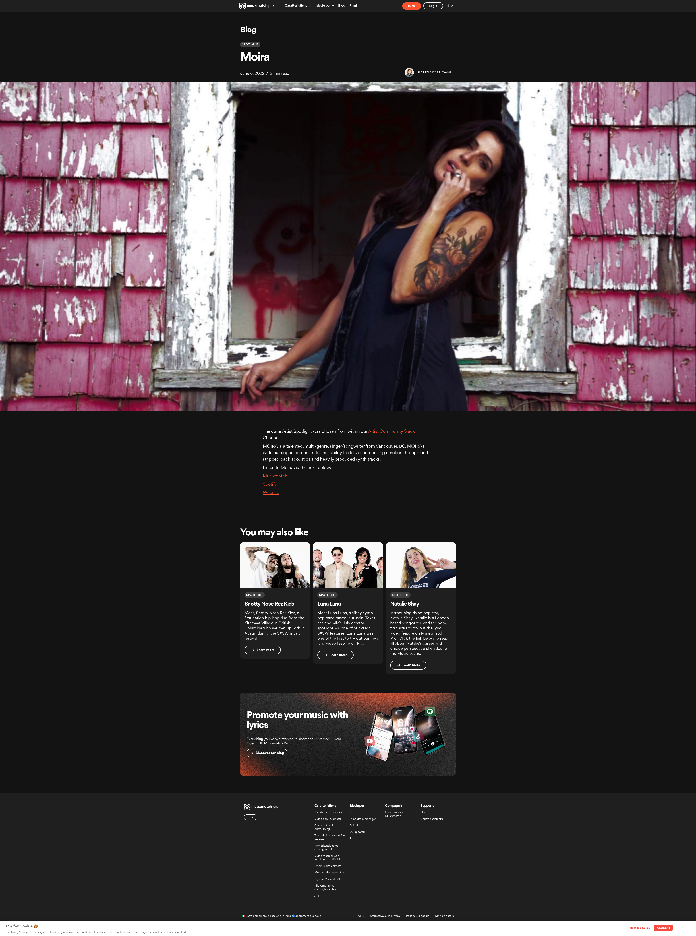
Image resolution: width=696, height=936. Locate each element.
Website (271, 493)
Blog (341, 5)
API (316, 896)
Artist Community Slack (391, 431)
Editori (354, 825)
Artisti (353, 812)
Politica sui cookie (417, 916)
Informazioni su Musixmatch (395, 814)
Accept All (663, 928)
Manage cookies (639, 928)
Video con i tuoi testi (327, 819)
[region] (348, 928)
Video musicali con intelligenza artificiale (328, 858)
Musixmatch (275, 476)
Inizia (412, 6)
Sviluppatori (357, 832)
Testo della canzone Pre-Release (330, 837)
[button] (297, 5)
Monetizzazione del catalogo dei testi (326, 848)
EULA (360, 916)
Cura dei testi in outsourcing (324, 827)
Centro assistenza (431, 819)
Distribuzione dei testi (328, 812)
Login (433, 6)
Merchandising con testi (329, 872)
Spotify (270, 484)
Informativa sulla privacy (384, 916)
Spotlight (250, 44)
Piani (353, 5)
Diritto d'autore (444, 916)
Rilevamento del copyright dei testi (325, 888)
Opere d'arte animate (327, 866)
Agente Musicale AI (327, 879)
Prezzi (353, 838)
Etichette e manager (363, 819)
